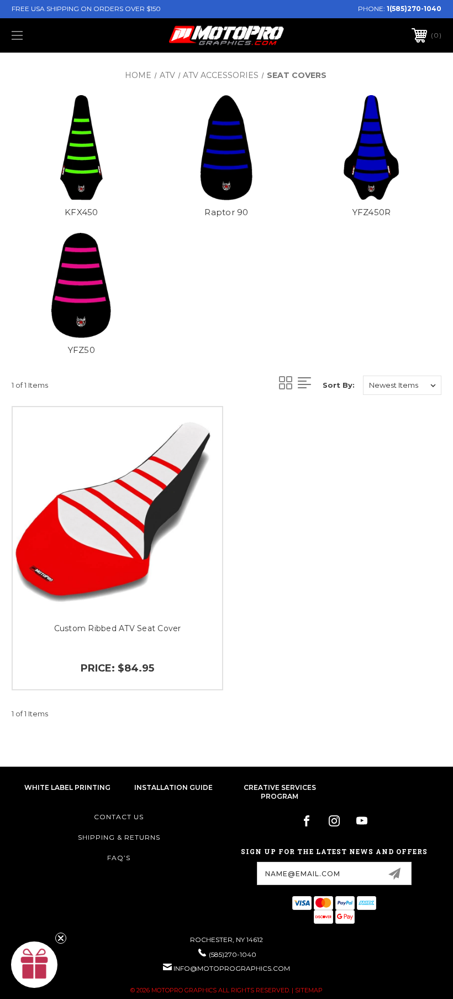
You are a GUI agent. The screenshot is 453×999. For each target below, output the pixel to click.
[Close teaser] (60, 938)
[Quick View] (200, 428)
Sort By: (339, 385)
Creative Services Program (280, 792)
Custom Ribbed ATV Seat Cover (117, 628)
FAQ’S (118, 858)
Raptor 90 (226, 212)
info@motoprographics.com (231, 968)
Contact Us (119, 817)
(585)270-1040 (232, 954)
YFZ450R (371, 212)
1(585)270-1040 (414, 8)
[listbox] (402, 385)
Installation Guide (173, 787)
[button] (34, 964)
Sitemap (309, 990)
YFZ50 (81, 350)
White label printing (67, 787)
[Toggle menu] (55, 35)
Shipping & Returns (119, 837)
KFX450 (81, 212)
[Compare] (200, 481)
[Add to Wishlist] (200, 455)
